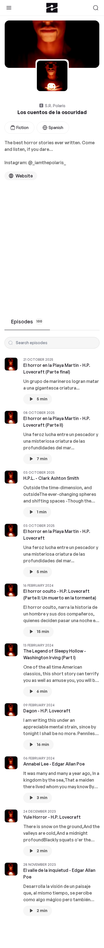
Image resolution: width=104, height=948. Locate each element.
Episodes (26, 321)
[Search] (96, 8)
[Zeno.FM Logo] (52, 8)
